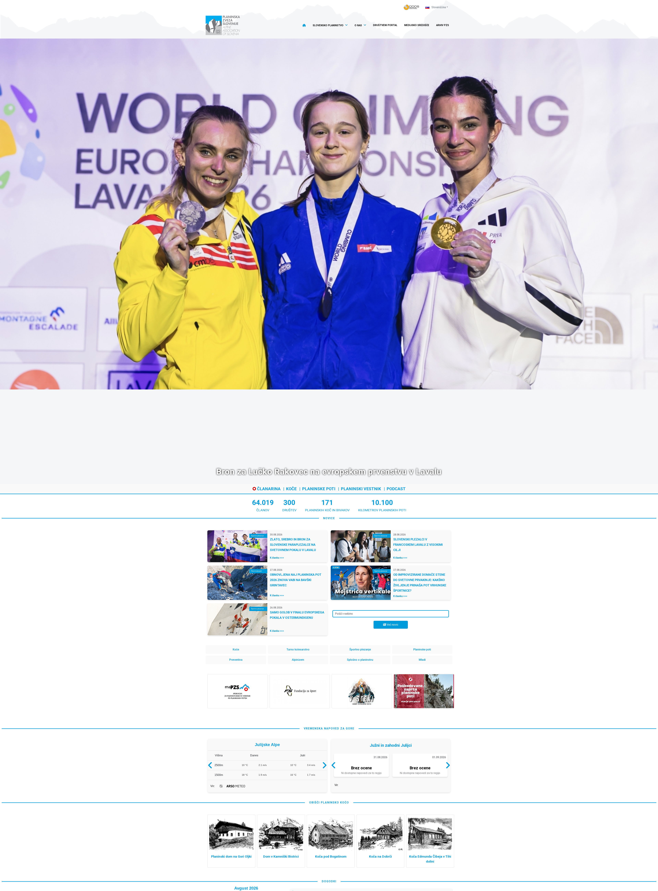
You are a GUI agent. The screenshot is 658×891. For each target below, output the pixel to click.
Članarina (268, 488)
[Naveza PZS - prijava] (411, 7)
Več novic (392, 624)
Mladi (422, 659)
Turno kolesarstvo (298, 649)
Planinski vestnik (361, 488)
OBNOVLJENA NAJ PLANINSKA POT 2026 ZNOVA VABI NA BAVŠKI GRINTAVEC (295, 580)
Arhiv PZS (442, 25)
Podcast (396, 488)
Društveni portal (385, 25)
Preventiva (235, 659)
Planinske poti (318, 488)
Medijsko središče (416, 25)
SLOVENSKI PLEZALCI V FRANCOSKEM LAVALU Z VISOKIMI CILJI (418, 545)
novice (329, 518)
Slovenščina (438, 7)
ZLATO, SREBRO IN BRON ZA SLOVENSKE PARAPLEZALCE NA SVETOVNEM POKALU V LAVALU (293, 545)
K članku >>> (277, 557)
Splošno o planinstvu (360, 659)
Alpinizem (298, 659)
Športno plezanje (360, 649)
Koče (291, 488)
